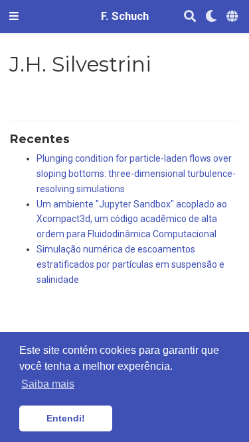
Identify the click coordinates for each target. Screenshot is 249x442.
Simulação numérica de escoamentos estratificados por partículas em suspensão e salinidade (130, 264)
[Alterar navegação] (14, 17)
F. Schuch (125, 16)
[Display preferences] (211, 17)
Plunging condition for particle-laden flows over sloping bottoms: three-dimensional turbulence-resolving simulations (136, 173)
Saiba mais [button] (47, 384)
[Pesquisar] (190, 17)
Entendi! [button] (65, 418)
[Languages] (233, 17)
